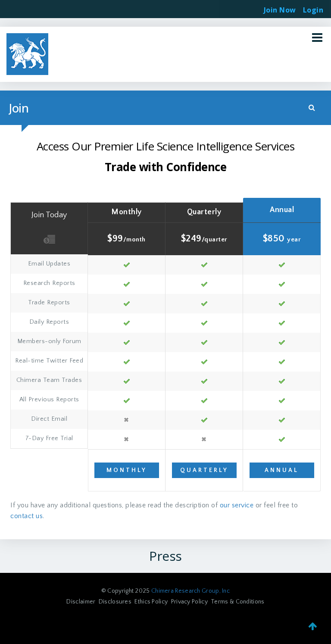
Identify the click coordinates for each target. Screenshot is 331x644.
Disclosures (115, 601)
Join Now (280, 10)
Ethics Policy (151, 601)
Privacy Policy (189, 601)
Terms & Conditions (237, 601)
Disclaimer (80, 601)
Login (313, 7)
